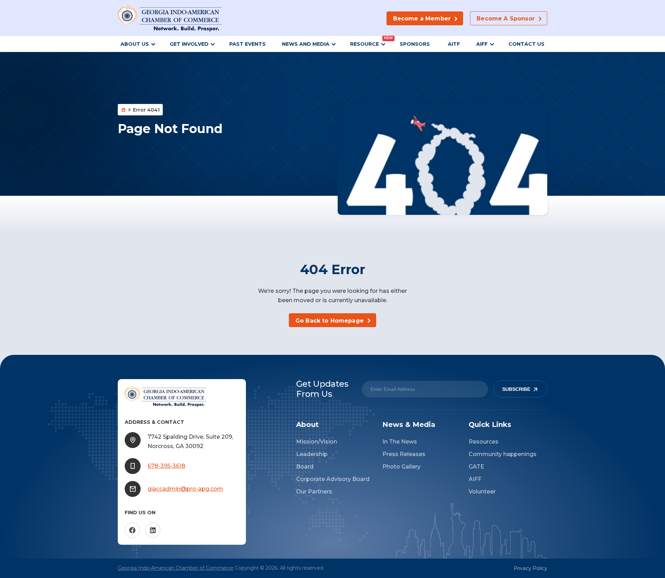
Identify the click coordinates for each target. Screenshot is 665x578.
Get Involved (189, 44)
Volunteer (482, 491)
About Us (135, 44)
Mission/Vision (316, 441)
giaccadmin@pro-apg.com (185, 488)
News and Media (305, 44)
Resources (483, 441)
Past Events (247, 44)
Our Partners (314, 491)
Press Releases (403, 454)
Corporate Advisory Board (333, 479)
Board (304, 466)
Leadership (312, 454)
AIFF (482, 44)
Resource (364, 44)
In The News (399, 441)
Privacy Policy (530, 568)
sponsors (415, 44)
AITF (454, 44)
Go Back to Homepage (329, 320)
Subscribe (516, 389)
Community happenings (503, 454)
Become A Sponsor (506, 18)
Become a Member (422, 18)
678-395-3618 (166, 466)
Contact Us (526, 44)
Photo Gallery (401, 466)
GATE (476, 466)
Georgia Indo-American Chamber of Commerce (175, 568)
